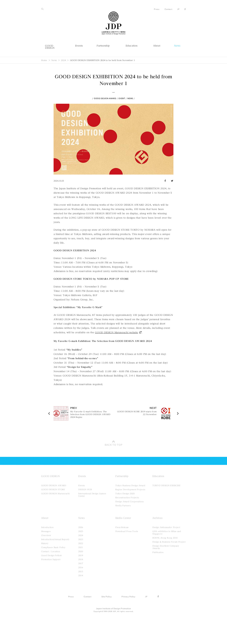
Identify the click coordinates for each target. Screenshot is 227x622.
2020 (80, 551)
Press (157, 9)
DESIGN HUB (85, 489)
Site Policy (106, 596)
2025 (80, 531)
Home (44, 60)
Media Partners (123, 505)
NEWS (130, 98)
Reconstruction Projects (127, 497)
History (44, 543)
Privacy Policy (128, 596)
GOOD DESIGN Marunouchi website (116, 332)
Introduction (47, 527)
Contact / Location (50, 551)
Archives (157, 518)
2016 (80, 567)
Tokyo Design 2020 (125, 493)
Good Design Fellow (51, 555)
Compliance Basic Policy (53, 547)
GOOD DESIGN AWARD (105, 98)
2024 (63, 60)
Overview (46, 535)
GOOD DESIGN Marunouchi (55, 493)
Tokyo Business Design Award (130, 485)
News (177, 46)
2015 (80, 571)
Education (131, 46)
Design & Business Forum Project (169, 542)
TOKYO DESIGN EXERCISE (166, 485)
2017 (80, 563)
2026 (80, 527)
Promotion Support (51, 559)
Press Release (122, 527)
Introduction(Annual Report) (55, 539)
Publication (158, 552)
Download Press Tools (126, 531)
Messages (46, 531)
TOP (113, 445)
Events (79, 46)
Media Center (123, 518)
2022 (80, 543)
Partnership (103, 46)
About (156, 46)
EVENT (122, 98)
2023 (80, 539)
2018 (80, 559)
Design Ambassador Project (166, 527)
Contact (168, 9)
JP (178, 9)
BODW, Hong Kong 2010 (165, 538)
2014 (80, 575)
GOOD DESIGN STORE (53, 489)
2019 (80, 555)
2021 (80, 547)
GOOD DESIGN (50, 47)
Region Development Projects (130, 489)
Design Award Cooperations (129, 501)
